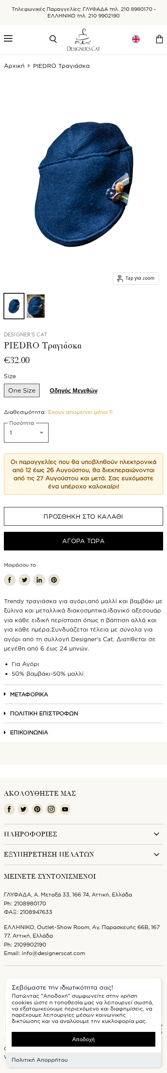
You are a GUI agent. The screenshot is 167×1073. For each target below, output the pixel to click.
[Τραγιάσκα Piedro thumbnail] (14, 306)
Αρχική (14, 65)
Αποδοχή (83, 1039)
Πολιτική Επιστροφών (44, 713)
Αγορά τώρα (83, 540)
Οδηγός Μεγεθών (73, 390)
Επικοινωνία (29, 732)
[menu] (136, 39)
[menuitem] (135, 39)
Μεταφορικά (29, 694)
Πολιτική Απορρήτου (40, 1060)
